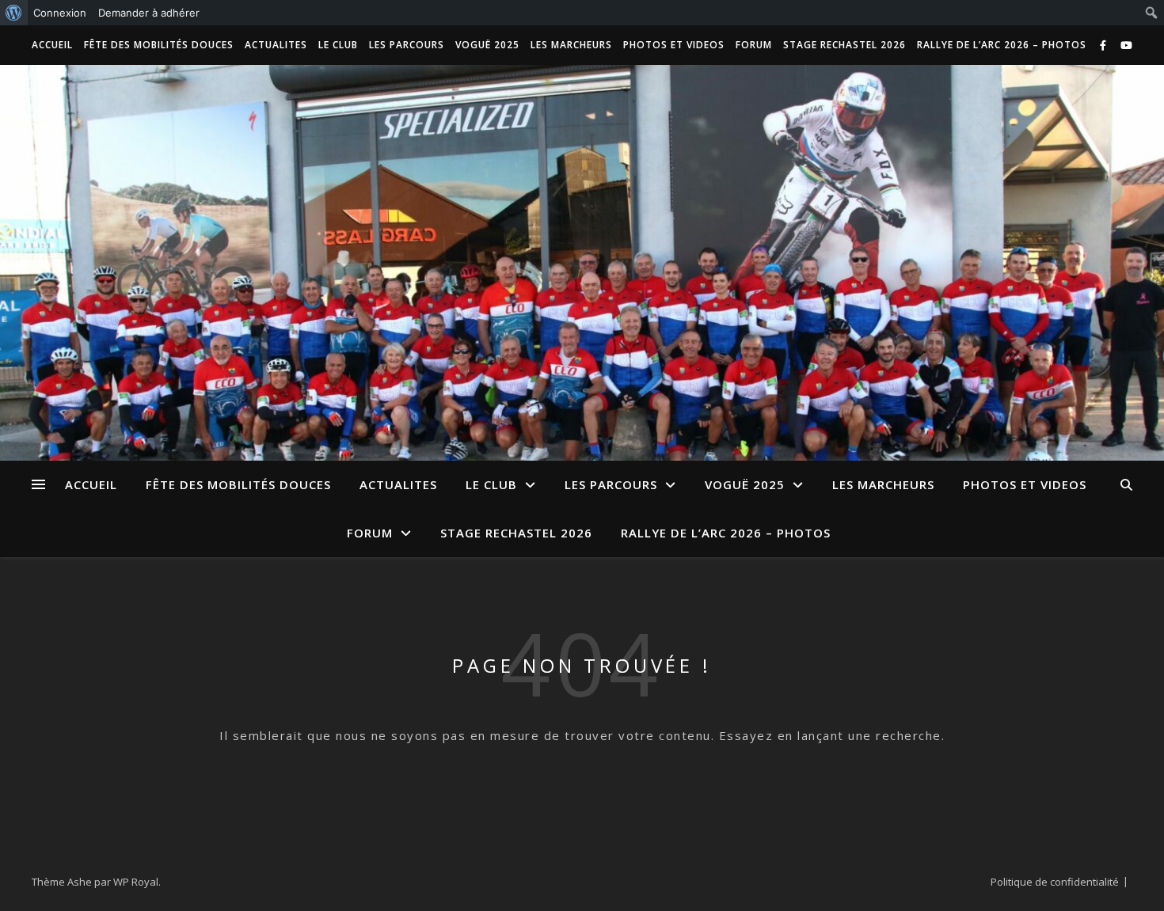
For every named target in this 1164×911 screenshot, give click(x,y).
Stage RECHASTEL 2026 (844, 44)
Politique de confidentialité (1055, 882)
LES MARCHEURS (571, 44)
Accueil (52, 44)
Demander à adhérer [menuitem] (149, 12)
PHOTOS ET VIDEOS (674, 44)
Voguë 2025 (487, 44)
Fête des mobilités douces (159, 44)
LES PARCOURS (406, 44)
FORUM (754, 44)
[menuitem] (14, 12)
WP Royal (135, 882)
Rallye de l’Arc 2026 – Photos (1001, 44)
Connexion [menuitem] (59, 12)
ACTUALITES (276, 44)
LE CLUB (338, 44)
